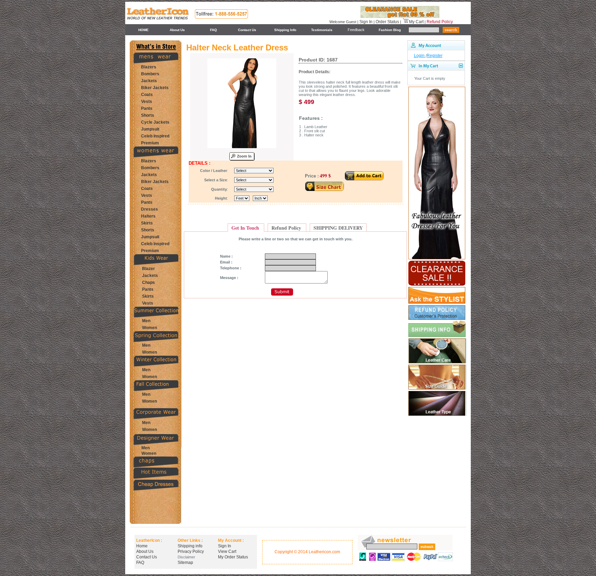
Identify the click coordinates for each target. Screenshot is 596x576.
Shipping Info (285, 30)
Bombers (150, 73)
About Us (177, 30)
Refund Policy (440, 21)
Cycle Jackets (155, 122)
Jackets (149, 80)
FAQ (213, 30)
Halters (148, 216)
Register (435, 55)
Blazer (148, 268)
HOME (143, 30)
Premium (150, 143)
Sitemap (185, 562)
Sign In (365, 21)
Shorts (147, 115)
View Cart (227, 551)
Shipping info (190, 546)
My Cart (416, 21)
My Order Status (233, 557)
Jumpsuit (150, 129)
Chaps (148, 282)
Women (149, 327)
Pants (146, 108)
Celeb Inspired (155, 136)
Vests (146, 101)
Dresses (149, 209)
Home (142, 546)
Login (420, 55)
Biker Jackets (155, 87)
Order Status (387, 21)
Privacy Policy (191, 551)
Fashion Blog (390, 30)
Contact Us (247, 30)
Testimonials (321, 30)
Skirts (147, 223)
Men (146, 320)
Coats (147, 94)
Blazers (148, 67)
